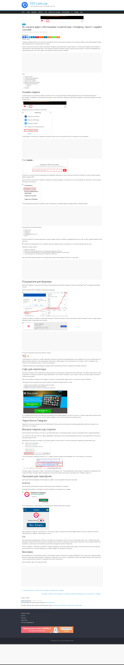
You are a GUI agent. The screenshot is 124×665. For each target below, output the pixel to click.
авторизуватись (50, 602)
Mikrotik (40, 12)
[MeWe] (45, 37)
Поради (76, 12)
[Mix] (50, 37)
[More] (58, 37)
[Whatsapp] (54, 37)
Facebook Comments (37, 600)
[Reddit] (41, 37)
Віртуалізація (66, 12)
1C (71, 12)
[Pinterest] (37, 37)
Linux (28, 12)
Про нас (23, 615)
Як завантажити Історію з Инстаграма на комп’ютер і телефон (43, 590)
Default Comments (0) (26, 600)
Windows (34, 12)
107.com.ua (38, 3)
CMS (23, 12)
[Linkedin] (33, 37)
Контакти (23, 618)
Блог (81, 12)
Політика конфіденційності (27, 622)
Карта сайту (24, 620)
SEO (46, 12)
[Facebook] (24, 37)
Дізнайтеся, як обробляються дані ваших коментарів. (67, 605)
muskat (31, 32)
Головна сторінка (25, 613)
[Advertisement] (62, 63)
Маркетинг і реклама (54, 12)
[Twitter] (28, 37)
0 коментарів (44, 32)
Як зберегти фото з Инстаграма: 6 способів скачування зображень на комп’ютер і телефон (72, 594)
